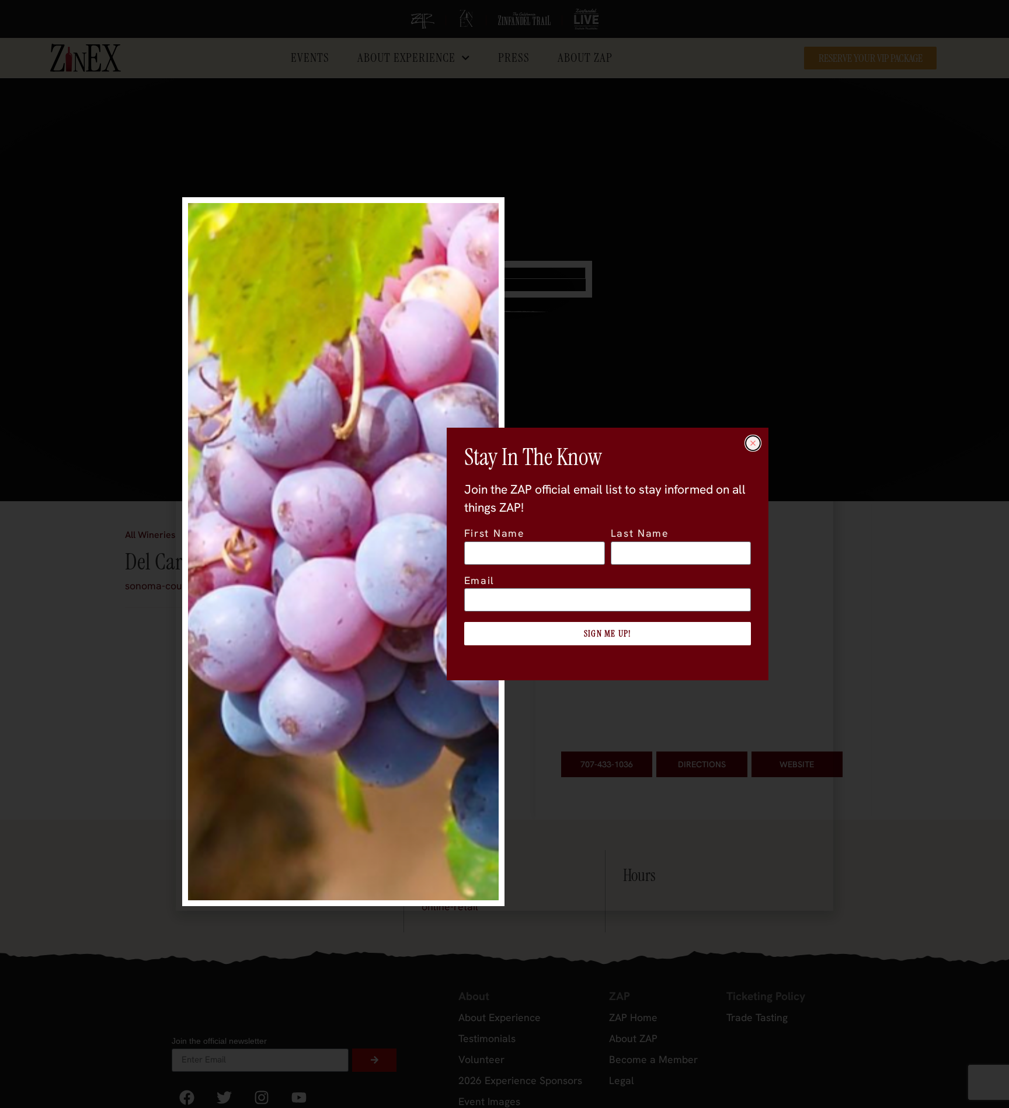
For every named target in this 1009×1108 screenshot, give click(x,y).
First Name (494, 534)
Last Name (640, 534)
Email (479, 581)
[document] (504, 554)
